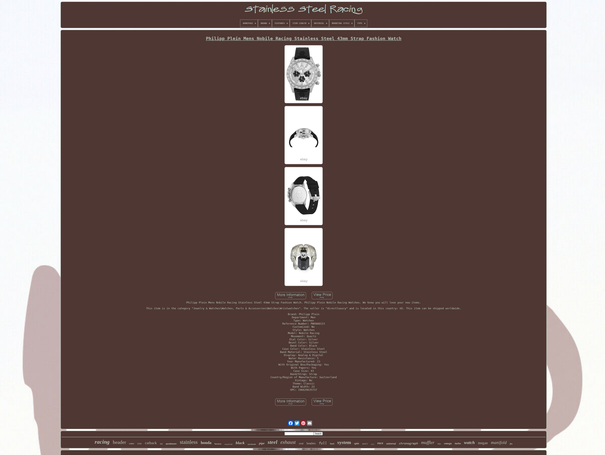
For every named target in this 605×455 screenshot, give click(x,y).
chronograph (408, 443)
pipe (262, 443)
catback (151, 443)
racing (102, 442)
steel (272, 442)
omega (448, 443)
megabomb (229, 444)
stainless (189, 442)
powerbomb (252, 444)
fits (511, 444)
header (119, 442)
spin (356, 443)
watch (469, 442)
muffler (427, 442)
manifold (499, 442)
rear (139, 443)
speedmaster (171, 444)
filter (439, 444)
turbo (458, 443)
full (323, 443)
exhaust (288, 442)
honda (206, 442)
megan (483, 443)
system (344, 442)
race (380, 443)
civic (372, 444)
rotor (131, 443)
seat (301, 443)
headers (311, 443)
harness (218, 444)
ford (332, 444)
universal (391, 443)
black (240, 443)
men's (365, 443)
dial (161, 444)
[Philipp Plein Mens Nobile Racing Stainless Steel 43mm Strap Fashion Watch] (304, 74)
